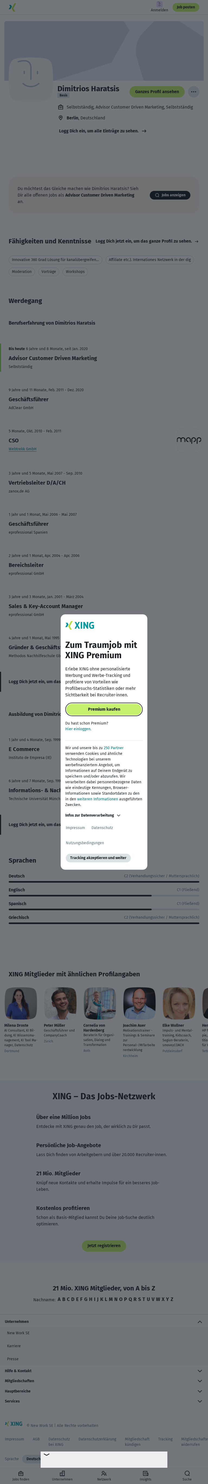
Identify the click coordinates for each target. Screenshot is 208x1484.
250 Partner (113, 748)
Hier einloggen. (78, 729)
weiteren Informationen (97, 799)
